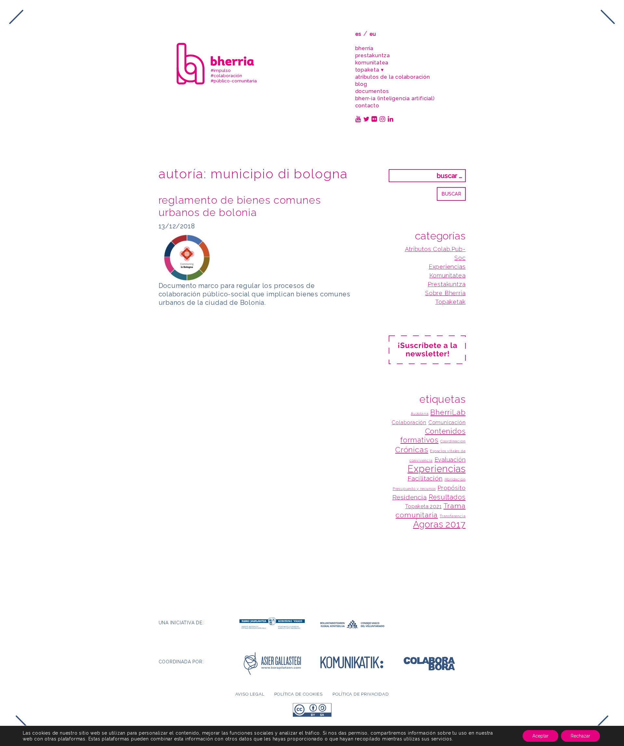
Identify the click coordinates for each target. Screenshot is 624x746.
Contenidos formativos (432, 435)
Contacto (367, 105)
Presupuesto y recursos (414, 489)
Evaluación (450, 459)
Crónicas (411, 449)
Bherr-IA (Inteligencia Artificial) (395, 98)
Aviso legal (250, 694)
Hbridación (455, 479)
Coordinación (453, 441)
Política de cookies (298, 694)
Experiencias (447, 266)
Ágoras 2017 (439, 524)
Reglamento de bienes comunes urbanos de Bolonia (240, 206)
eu (373, 34)
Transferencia (452, 516)
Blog (361, 84)
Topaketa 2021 (423, 506)
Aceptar (540, 736)
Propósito (451, 487)
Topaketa (367, 70)
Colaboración (409, 422)
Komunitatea (372, 63)
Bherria (364, 48)
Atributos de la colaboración (392, 77)
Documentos (372, 91)
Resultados (447, 497)
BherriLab (447, 412)
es (358, 34)
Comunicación (447, 422)
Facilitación (425, 478)
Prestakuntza (372, 55)
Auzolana (419, 413)
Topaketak (450, 301)
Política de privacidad (360, 694)
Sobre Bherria (445, 293)
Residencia (409, 497)
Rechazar (580, 736)
